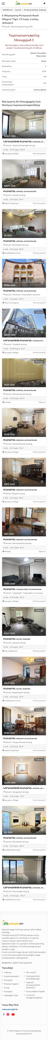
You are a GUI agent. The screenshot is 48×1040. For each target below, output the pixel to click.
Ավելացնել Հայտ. (11, 995)
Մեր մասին (31, 972)
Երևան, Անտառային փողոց (17, 891)
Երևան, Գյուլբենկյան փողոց (17, 692)
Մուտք (6, 988)
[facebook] (3, 1014)
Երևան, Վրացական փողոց (16, 792)
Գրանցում (8, 992)
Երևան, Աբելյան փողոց (15, 643)
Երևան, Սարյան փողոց (15, 195)
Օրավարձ (8, 980)
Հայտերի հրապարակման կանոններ (33, 985)
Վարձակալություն (11, 976)
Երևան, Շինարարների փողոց (18, 394)
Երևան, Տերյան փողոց (15, 494)
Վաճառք (7, 972)
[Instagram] (8, 1014)
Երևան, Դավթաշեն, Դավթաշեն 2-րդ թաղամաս (25, 593)
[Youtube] (13, 1014)
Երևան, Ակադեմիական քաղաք (18, 444)
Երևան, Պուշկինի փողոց (16, 344)
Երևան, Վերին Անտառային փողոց (20, 145)
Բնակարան (19, 191)
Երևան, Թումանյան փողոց (16, 245)
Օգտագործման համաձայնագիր (33, 977)
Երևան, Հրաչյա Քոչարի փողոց (18, 742)
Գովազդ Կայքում (11, 984)
